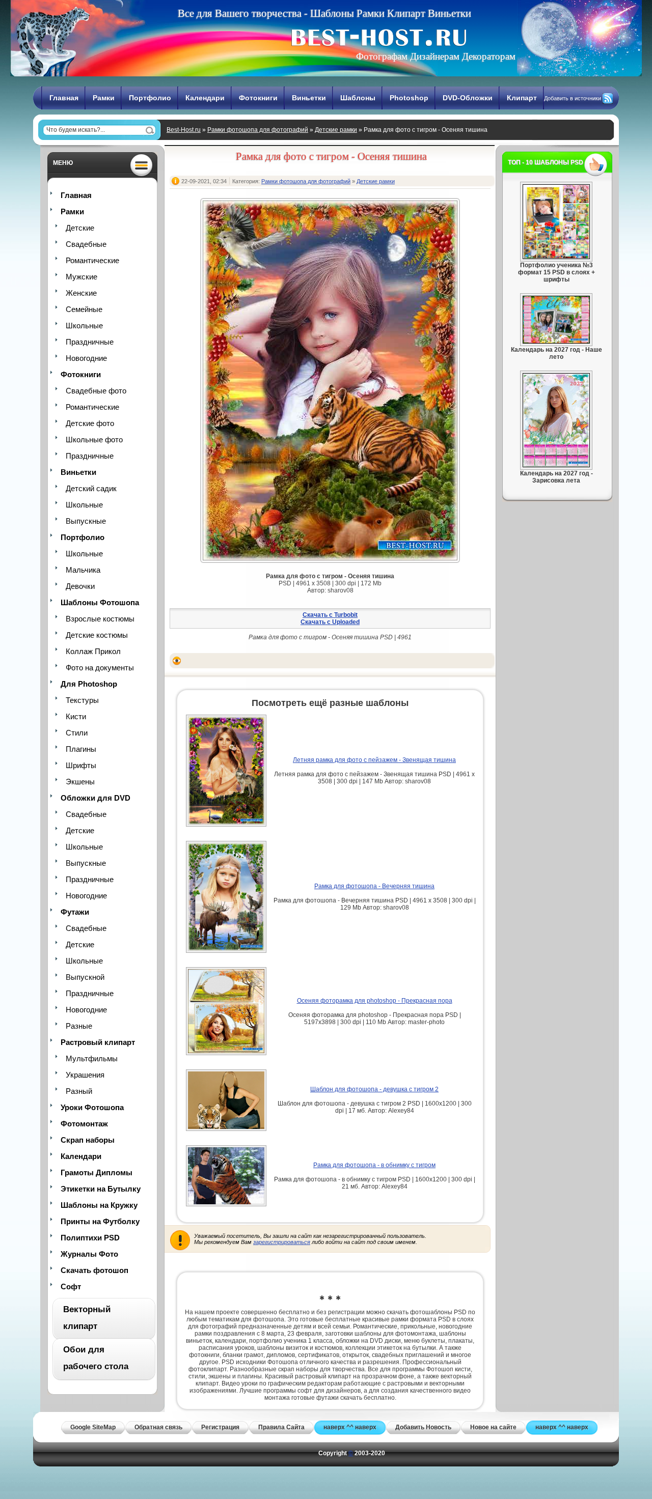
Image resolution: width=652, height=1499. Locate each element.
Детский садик (91, 488)
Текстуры (82, 700)
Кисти (76, 716)
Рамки (104, 98)
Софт (71, 1286)
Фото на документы (100, 667)
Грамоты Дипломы (96, 1172)
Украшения (85, 1074)
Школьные (84, 325)
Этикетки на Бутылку (101, 1188)
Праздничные (90, 341)
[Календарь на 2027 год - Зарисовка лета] (556, 465)
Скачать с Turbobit (330, 614)
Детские (80, 227)
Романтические (92, 260)
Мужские (81, 276)
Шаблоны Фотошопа (100, 602)
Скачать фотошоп (94, 1270)
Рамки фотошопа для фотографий (257, 129)
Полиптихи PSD (90, 1237)
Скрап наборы (88, 1140)
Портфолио (150, 98)
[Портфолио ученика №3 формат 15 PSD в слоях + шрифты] (556, 257)
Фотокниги (258, 98)
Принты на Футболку (100, 1221)
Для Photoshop (89, 684)
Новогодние (86, 358)
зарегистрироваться (281, 1242)
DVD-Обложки (468, 98)
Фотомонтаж (84, 1123)
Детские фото (90, 423)
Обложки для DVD (95, 798)
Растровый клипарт (98, 1042)
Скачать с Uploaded (330, 622)
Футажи (75, 912)
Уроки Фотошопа (92, 1107)
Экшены (80, 781)
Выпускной (85, 977)
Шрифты (81, 765)
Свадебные (86, 244)
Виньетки (309, 98)
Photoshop (409, 98)
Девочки (80, 586)
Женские (81, 293)
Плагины (81, 749)
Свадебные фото (96, 390)
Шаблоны (357, 98)
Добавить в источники (572, 98)
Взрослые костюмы (100, 618)
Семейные (84, 309)
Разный (79, 1091)
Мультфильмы (92, 1058)
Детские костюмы (97, 635)
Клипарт (522, 98)
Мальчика (83, 569)
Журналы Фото (89, 1254)
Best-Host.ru (184, 129)
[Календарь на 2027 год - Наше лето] (556, 341)
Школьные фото (94, 439)
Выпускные (86, 521)
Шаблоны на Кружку (99, 1205)
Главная (63, 98)
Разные (79, 1026)
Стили (77, 732)
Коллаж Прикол (93, 651)
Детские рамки (336, 129)
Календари (205, 98)
